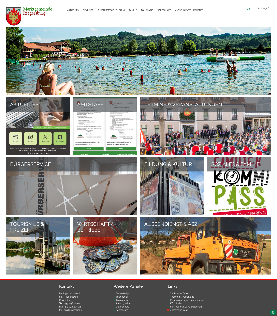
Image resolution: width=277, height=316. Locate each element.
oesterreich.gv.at (179, 310)
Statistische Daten (179, 293)
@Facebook (122, 296)
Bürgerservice (106, 10)
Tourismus (147, 10)
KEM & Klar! (176, 303)
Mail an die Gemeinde (70, 310)
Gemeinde (88, 10)
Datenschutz (122, 306)
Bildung (120, 10)
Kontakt (198, 10)
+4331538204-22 (72, 306)
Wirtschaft (164, 10)
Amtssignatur (123, 303)
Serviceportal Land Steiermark (186, 306)
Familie (133, 10)
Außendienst (183, 10)
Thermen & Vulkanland (182, 296)
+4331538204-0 (72, 303)
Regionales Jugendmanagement (187, 300)
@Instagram (122, 300)
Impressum (122, 310)
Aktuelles (73, 10)
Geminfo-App (123, 293)
